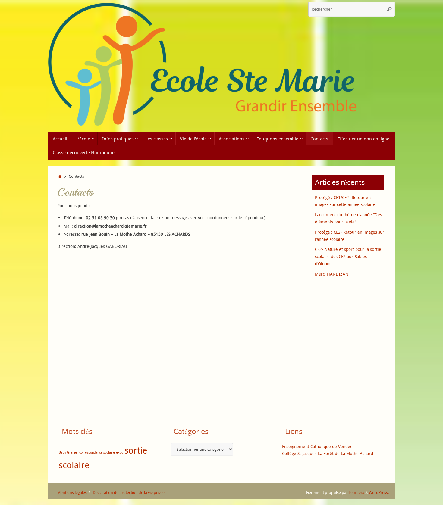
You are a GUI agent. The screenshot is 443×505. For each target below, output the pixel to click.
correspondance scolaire (97, 452)
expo (119, 452)
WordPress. (379, 492)
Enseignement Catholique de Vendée (317, 446)
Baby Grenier (68, 452)
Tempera (356, 492)
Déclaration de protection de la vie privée (129, 492)
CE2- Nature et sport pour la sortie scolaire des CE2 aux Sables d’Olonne (348, 256)
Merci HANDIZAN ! (333, 274)
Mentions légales (72, 492)
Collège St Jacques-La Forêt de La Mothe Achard (327, 453)
